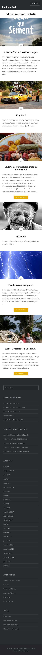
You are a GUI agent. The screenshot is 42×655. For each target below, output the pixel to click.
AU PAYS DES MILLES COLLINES (14, 407)
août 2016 (6, 561)
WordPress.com (24, 651)
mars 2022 (6, 475)
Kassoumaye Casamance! (11, 411)
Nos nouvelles (8, 601)
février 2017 (7, 537)
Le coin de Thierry (9, 593)
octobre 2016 (7, 553)
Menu (36, 3)
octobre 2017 (7, 520)
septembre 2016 (8, 557)
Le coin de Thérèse (9, 589)
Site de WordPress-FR (10, 629)
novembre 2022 (8, 471)
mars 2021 (6, 483)
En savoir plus (21, 197)
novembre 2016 (8, 549)
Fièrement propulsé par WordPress (18, 648)
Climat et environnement (11, 581)
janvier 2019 (7, 499)
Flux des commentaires (10, 625)
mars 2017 (6, 532)
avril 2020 (6, 491)
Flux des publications (10, 621)
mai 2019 (6, 495)
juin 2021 (6, 479)
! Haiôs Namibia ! (8, 415)
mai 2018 (6, 504)
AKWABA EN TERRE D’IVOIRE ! (13, 420)
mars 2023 (6, 467)
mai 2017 (6, 524)
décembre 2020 (8, 487)
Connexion (7, 616)
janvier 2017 (7, 541)
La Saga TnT (9, 7)
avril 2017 (6, 528)
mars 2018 (6, 508)
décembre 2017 (8, 512)
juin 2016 (6, 565)
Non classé (6, 597)
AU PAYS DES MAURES (11, 403)
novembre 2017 (8, 516)
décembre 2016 (8, 545)
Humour (6, 585)
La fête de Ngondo (23, 435)
